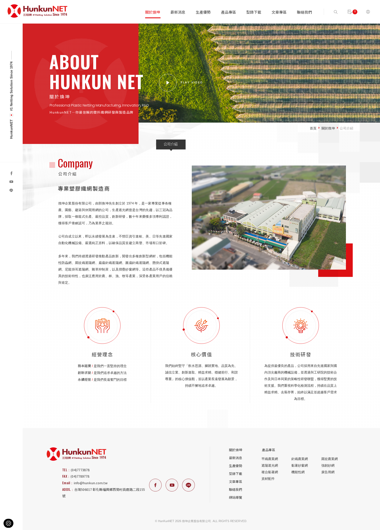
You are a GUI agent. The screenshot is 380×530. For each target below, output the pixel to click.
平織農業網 (269, 459)
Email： (68, 482)
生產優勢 (203, 12)
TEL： (66, 469)
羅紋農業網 (329, 459)
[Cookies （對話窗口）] (8, 523)
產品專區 (228, 12)
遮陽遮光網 (269, 465)
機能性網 (298, 472)
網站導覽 (235, 497)
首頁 (313, 127)
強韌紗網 (327, 465)
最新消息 (177, 12)
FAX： (66, 476)
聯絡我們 (304, 12)
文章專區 (279, 12)
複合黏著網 (269, 472)
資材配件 (268, 478)
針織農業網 (299, 459)
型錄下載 (253, 12)
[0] (350, 12)
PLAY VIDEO (192, 82)
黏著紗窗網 (299, 465)
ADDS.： (68, 489)
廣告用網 (327, 472)
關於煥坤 (152, 12)
